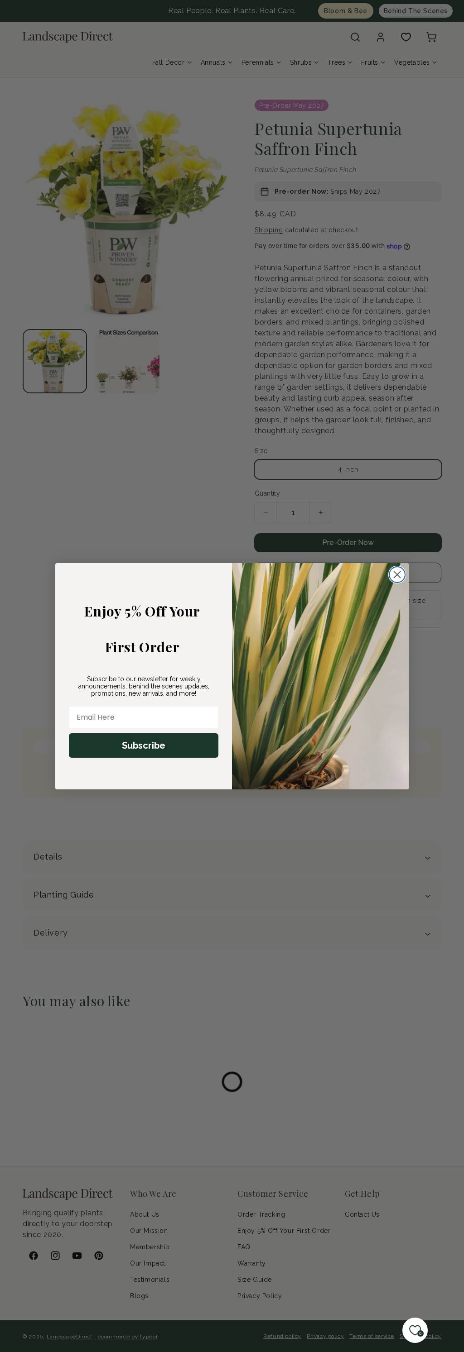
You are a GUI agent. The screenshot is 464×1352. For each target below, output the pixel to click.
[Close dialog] (397, 575)
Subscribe (143, 745)
